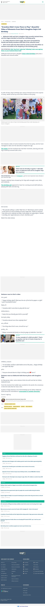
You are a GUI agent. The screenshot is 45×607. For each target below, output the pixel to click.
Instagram (20, 176)
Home (2, 21)
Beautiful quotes (8, 406)
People (4, 463)
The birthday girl (6, 185)
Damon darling (16, 406)
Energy (4, 478)
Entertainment (7, 21)
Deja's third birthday (28, 53)
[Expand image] (43, 98)
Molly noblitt (29, 406)
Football (4, 458)
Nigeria (2, 505)
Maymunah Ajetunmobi (14, 33)
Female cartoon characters (10, 408)
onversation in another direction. (29, 391)
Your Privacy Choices (23, 606)
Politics (2, 522)
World (4, 473)
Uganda (22, 406)
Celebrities (14, 21)
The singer (4, 148)
